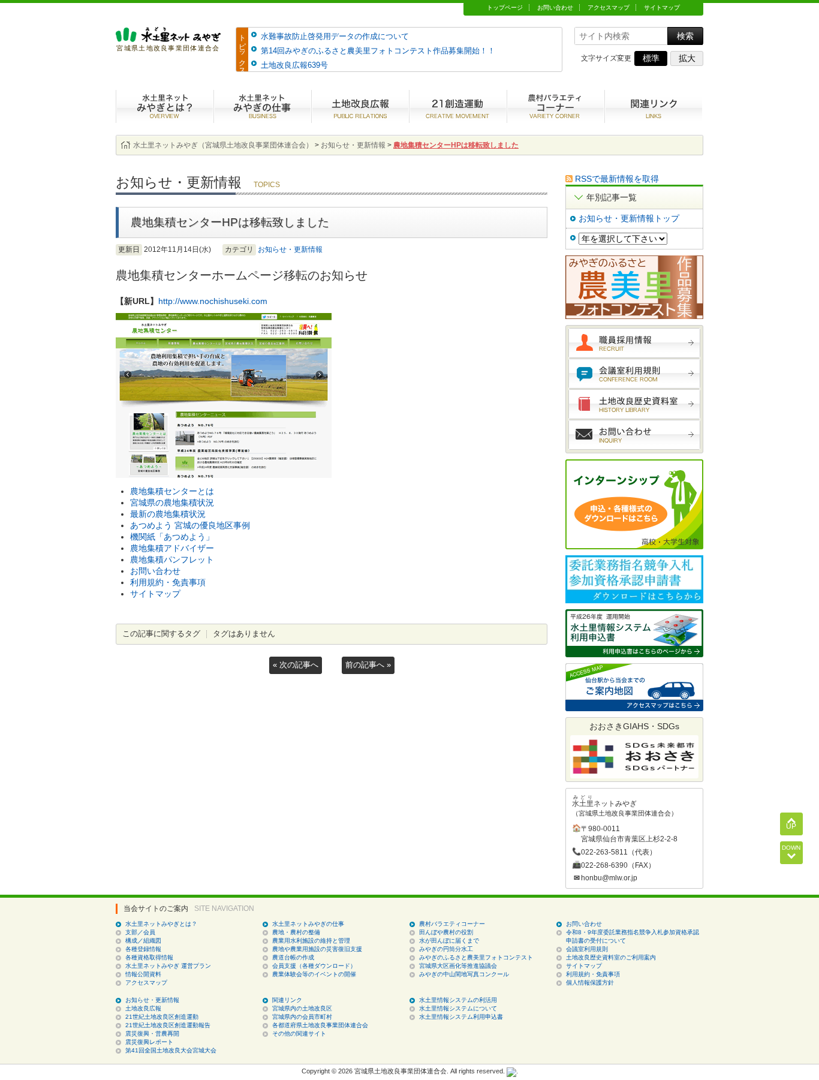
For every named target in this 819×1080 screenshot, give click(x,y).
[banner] (168, 46)
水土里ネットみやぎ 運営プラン (168, 965)
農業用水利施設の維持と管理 (311, 940)
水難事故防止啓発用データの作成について (335, 36)
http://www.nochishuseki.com (212, 301)
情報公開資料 (143, 974)
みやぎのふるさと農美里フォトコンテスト (476, 957)
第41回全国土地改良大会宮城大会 (170, 1050)
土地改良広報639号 (294, 65)
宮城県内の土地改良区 (302, 1008)
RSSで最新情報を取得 (617, 178)
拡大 (687, 58)
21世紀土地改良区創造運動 (161, 1016)
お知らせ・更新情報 (290, 249)
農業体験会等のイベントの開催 (314, 974)
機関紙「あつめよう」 (172, 536)
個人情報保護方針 (590, 982)
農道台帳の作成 (293, 957)
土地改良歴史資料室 (634, 404)
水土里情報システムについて (458, 1008)
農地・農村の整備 (296, 932)
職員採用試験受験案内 (634, 343)
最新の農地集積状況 (168, 514)
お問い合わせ (555, 7)
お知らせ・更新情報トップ (629, 218)
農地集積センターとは (172, 491)
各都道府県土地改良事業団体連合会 (320, 1025)
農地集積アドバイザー (172, 548)
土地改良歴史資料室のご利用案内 (611, 957)
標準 (651, 58)
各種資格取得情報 (149, 957)
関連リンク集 (653, 106)
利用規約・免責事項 (168, 582)
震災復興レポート (149, 1042)
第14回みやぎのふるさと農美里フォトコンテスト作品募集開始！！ (378, 50)
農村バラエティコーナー (555, 106)
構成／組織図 (143, 940)
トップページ (505, 7)
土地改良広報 (360, 106)
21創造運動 (458, 106)
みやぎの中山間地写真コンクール (464, 974)
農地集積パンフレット (172, 559)
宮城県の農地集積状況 (172, 502)
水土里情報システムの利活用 (458, 1000)
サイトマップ (662, 7)
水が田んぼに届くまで (449, 940)
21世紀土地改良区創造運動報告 (167, 1025)
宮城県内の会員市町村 (302, 1016)
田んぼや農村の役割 (446, 932)
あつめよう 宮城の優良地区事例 (190, 525)
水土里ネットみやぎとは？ (164, 106)
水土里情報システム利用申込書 (461, 1016)
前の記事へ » (368, 664)
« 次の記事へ (295, 664)
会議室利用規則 (634, 374)
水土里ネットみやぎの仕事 (262, 106)
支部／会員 (140, 932)
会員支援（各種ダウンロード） (314, 965)
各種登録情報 (143, 949)
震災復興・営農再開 (152, 1033)
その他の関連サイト (299, 1033)
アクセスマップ (609, 7)
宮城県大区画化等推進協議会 (458, 965)
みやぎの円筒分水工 (446, 949)
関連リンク (287, 1000)
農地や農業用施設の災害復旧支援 (317, 949)
